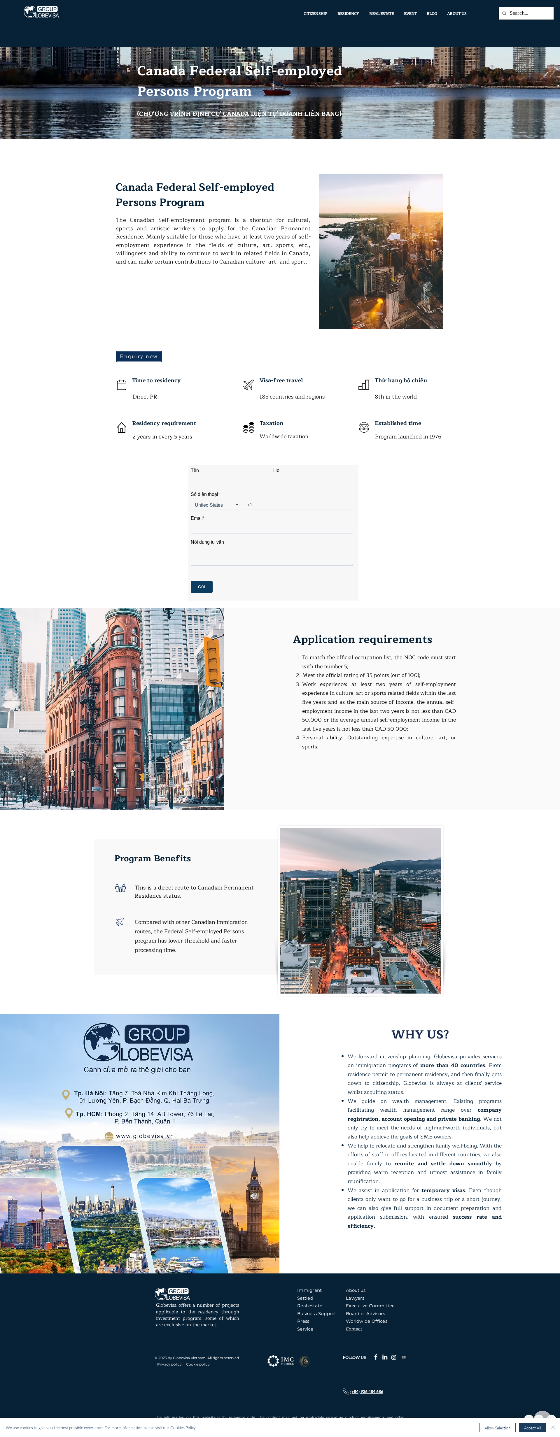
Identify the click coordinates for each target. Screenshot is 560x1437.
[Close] (553, 1427)
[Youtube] (403, 1357)
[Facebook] (375, 1357)
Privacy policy (169, 1364)
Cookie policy (198, 1364)
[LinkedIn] (384, 1357)
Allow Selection (497, 1427)
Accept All (532, 1427)
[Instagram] (394, 1357)
